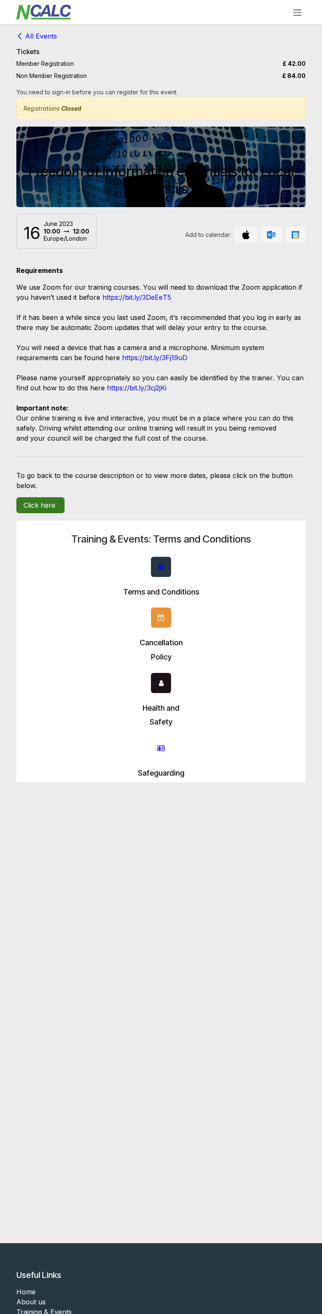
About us (31, 1302)
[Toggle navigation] (297, 12)
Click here (40, 505)
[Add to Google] (295, 234)
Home (26, 1292)
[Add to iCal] (245, 234)
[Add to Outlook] (271, 234)
